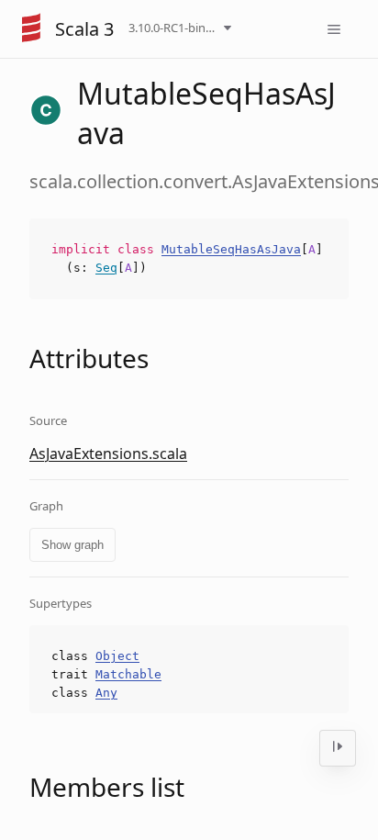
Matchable (128, 674)
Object (117, 656)
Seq (106, 267)
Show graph (72, 545)
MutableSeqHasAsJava (231, 249)
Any (106, 693)
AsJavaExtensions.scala (108, 453)
